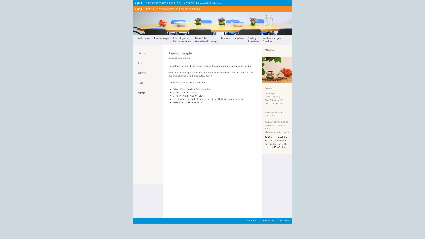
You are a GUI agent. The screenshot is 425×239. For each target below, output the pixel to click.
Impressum (268, 220)
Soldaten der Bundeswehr (188, 102)
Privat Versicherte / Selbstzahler (191, 89)
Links (140, 83)
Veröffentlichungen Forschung (272, 40)
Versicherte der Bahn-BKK (188, 95)
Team (140, 63)
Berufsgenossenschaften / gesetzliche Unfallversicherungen (208, 99)
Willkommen (144, 38)
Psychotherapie (161, 38)
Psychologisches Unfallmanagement (182, 40)
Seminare (225, 38)
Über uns (142, 53)
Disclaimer (283, 220)
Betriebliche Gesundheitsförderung (205, 40)
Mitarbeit (142, 73)
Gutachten (239, 38)
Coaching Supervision (253, 40)
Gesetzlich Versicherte (186, 92)
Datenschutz (251, 220)
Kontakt (141, 93)
